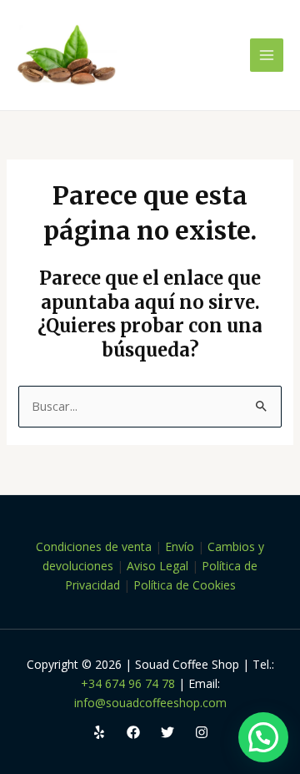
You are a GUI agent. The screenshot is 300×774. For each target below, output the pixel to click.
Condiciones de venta (94, 546)
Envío (179, 546)
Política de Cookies (184, 585)
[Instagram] (201, 732)
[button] (263, 737)
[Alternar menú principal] (266, 55)
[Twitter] (167, 732)
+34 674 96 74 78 (128, 683)
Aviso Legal (157, 566)
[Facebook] (133, 732)
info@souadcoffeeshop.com (150, 703)
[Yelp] (99, 732)
